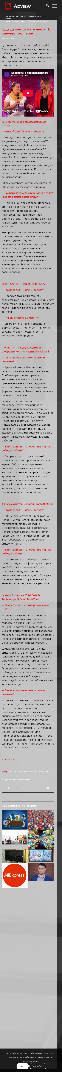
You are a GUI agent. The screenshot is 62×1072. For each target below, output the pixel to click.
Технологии (41, 771)
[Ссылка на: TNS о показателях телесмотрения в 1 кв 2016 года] (15, 820)
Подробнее (38, 1066)
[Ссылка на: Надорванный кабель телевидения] (41, 839)
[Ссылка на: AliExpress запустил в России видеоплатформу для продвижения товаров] (15, 875)
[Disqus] (28, 937)
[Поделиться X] (21, 788)
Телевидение (25, 771)
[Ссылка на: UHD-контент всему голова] (41, 855)
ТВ (15, 771)
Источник (8, 759)
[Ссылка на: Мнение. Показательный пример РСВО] (15, 856)
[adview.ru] (26, 6)
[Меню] (53, 6)
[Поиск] (46, 6)
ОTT (10, 771)
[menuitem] (46, 6)
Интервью (8, 38)
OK (22, 1066)
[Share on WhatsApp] (34, 788)
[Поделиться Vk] (47, 788)
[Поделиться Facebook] (8, 788)
